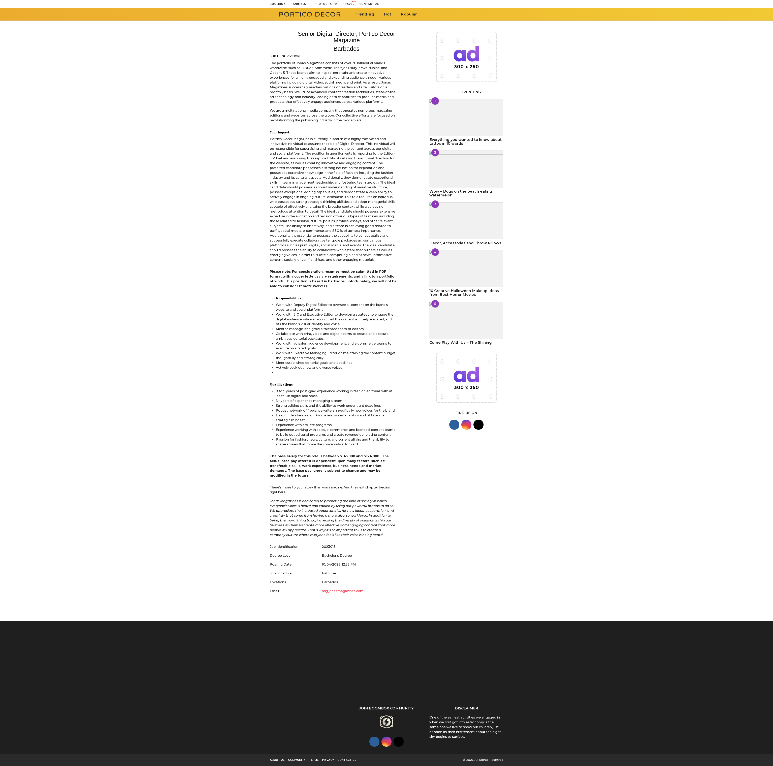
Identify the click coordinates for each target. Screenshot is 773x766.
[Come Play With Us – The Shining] (466, 320)
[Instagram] (466, 425)
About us (277, 759)
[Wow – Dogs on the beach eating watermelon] (466, 169)
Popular (409, 14)
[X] (478, 425)
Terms (314, 759)
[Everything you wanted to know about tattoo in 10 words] (466, 117)
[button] (383, 4)
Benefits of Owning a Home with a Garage (572, 658)
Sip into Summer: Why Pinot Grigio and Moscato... (410, 664)
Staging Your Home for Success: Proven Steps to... (491, 664)
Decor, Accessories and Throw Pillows (465, 243)
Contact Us (369, 3)
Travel (348, 3)
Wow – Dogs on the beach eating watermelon (460, 193)
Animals (299, 3)
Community (297, 759)
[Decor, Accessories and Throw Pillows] (466, 220)
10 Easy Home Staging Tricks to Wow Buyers (692, 662)
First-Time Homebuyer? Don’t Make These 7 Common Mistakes (732, 660)
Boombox (277, 3)
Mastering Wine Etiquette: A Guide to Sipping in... (451, 660)
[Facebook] (454, 425)
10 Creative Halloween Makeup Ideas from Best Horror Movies (464, 293)
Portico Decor (310, 14)
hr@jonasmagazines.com (343, 591)
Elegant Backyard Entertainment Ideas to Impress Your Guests (370, 660)
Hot (387, 14)
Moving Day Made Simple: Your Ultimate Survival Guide (531, 664)
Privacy (328, 759)
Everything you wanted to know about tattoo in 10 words (465, 141)
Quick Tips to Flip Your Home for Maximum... (612, 652)
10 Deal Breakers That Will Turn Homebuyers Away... (652, 664)
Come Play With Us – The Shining (460, 342)
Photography (326, 3)
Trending (364, 14)
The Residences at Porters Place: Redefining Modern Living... (290, 667)
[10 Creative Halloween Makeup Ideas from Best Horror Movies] (466, 268)
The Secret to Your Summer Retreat (330, 695)
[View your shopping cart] (494, 4)
